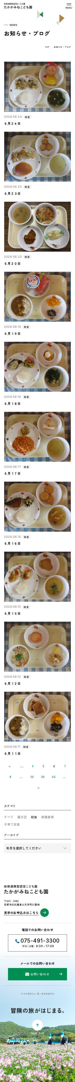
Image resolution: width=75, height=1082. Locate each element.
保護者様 (47, 817)
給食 (34, 817)
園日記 (22, 817)
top (47, 46)
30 (43, 777)
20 (32, 777)
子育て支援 (12, 824)
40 (54, 777)
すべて (8, 817)
